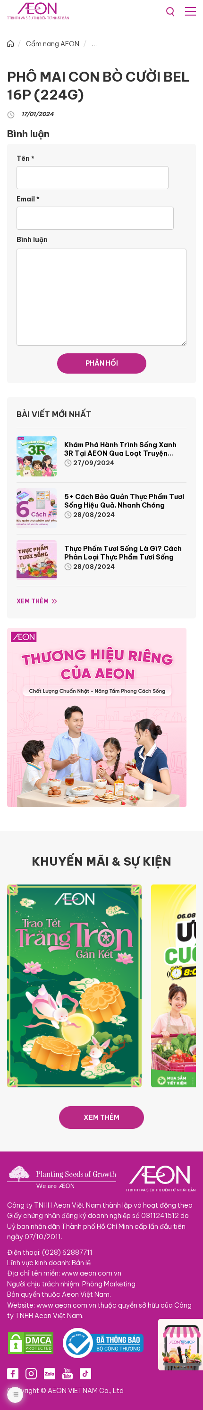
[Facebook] (12, 1373)
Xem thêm (33, 601)
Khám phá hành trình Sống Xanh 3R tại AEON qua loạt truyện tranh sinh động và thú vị (120, 453)
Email (28, 199)
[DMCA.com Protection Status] (30, 1343)
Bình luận (32, 239)
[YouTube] (67, 1373)
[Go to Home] (10, 44)
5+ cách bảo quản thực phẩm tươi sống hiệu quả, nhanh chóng (124, 500)
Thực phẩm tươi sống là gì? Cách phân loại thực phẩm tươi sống (123, 552)
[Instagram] (31, 1373)
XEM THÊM (101, 1117)
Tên (25, 158)
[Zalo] (49, 1373)
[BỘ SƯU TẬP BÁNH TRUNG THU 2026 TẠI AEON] (74, 985)
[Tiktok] (85, 1373)
